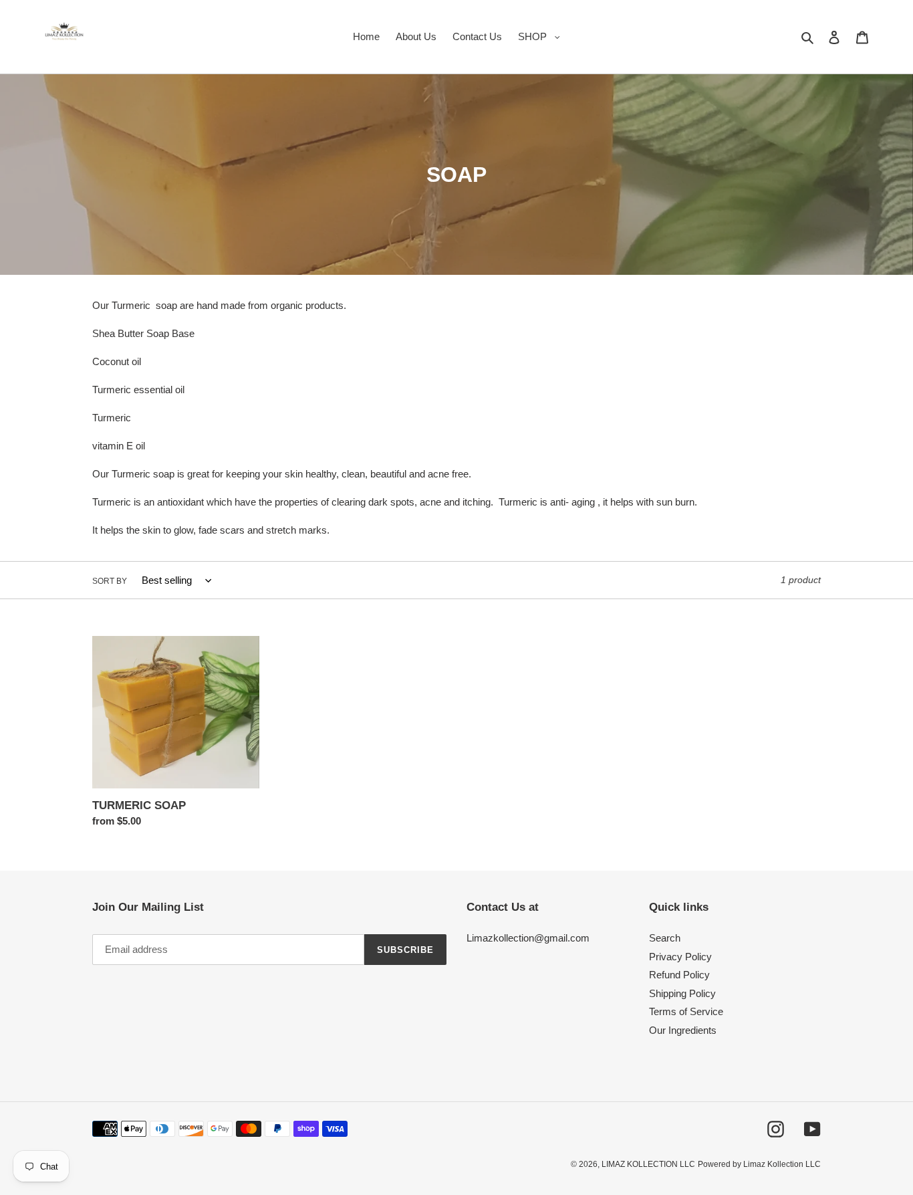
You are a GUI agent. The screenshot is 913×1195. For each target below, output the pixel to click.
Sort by (109, 581)
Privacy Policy (680, 956)
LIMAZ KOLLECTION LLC (648, 1164)
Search (664, 938)
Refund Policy (679, 974)
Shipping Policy (682, 993)
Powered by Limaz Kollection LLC (759, 1164)
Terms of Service (686, 1011)
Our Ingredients (682, 1030)
